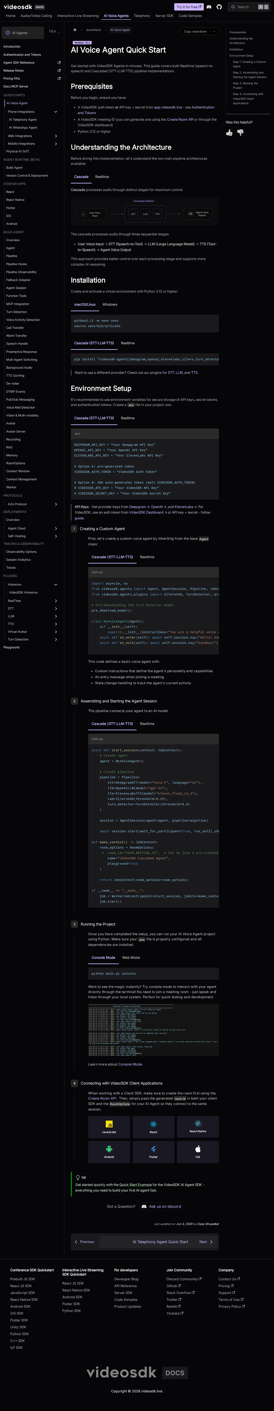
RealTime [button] (14, 601)
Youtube (173, 1313)
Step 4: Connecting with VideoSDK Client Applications (248, 98)
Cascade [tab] (81, 176)
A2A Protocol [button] (17, 504)
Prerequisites (237, 32)
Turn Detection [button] (18, 639)
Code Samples (190, 16)
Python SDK (19, 1334)
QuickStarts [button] (14, 95)
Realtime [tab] (102, 176)
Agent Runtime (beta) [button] (21, 159)
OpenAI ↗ (158, 507)
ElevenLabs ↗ (186, 507)
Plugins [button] (10, 576)
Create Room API (180, 119)
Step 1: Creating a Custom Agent (249, 64)
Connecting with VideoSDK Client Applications (121, 1083)
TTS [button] (11, 624)
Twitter (172, 1299)
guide (79, 518)
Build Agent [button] (13, 232)
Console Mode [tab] (103, 957)
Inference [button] (14, 584)
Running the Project (98, 924)
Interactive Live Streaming (78, 16)
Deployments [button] (14, 512)
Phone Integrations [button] (21, 111)
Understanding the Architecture (241, 41)
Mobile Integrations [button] (21, 143)
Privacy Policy (230, 1306)
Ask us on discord (165, 1206)
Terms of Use (229, 1299)
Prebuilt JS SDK (22, 1279)
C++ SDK (17, 1341)
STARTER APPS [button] (14, 184)
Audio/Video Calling (36, 16)
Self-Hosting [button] (17, 536)
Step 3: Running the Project (245, 85)
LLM (179, 372)
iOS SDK (17, 1313)
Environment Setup (241, 55)
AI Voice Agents (116, 16)
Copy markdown (195, 31)
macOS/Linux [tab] (85, 304)
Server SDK (164, 16)
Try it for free (187, 7)
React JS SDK (21, 1286)
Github (172, 1286)
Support (225, 1293)
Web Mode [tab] (131, 957)
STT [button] (11, 608)
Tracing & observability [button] (23, 543)
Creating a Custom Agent (102, 528)
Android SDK (20, 1306)
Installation (236, 49)
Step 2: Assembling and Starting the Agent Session (250, 75)
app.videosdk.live (168, 107)
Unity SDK (18, 1327)
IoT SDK (16, 1347)
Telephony (142, 16)
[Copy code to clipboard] (213, 319)
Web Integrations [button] (20, 136)
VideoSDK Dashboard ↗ (148, 512)
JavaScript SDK (22, 1293)
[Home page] (75, 30)
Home (10, 16)
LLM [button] (11, 616)
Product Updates (127, 1306)
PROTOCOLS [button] (12, 495)
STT (171, 372)
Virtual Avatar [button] (17, 631)
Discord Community (182, 1279)
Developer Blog (126, 1279)
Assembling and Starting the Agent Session (119, 701)
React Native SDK (24, 1299)
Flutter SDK (19, 1320)
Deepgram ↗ (139, 507)
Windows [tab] (110, 304)
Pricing (224, 1286)
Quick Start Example (135, 1185)
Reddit (172, 1306)
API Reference (125, 1286)
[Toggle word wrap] (206, 358)
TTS (194, 372)
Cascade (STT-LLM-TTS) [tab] (94, 343)
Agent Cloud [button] (16, 528)
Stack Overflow (179, 1293)
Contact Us (227, 1279)
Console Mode (130, 1064)
